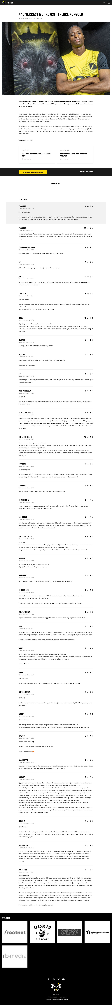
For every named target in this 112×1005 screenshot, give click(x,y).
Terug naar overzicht (86, 172)
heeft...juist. (30, 508)
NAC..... (64, 525)
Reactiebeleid (62, 997)
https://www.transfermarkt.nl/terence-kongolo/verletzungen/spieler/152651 (42, 360)
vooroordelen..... (68, 523)
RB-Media (66, 999)
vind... (49, 635)
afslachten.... (50, 508)
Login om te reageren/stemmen (33, 172)
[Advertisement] (56, 191)
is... (46, 805)
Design (53, 999)
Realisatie (48, 999)
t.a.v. (32, 858)
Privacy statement (52, 997)
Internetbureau (59, 999)
